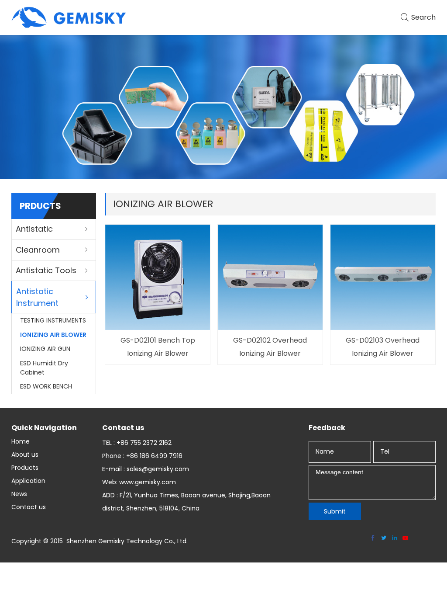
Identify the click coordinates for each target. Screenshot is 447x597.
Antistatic (34, 228)
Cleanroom (38, 249)
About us (24, 454)
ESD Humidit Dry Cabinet (44, 368)
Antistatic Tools (46, 270)
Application (28, 480)
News (19, 493)
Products (24, 467)
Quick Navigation (44, 428)
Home (20, 441)
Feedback (327, 428)
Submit (335, 511)
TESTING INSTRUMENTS (53, 320)
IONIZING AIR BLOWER (53, 334)
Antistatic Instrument (37, 297)
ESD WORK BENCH (46, 386)
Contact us (28, 507)
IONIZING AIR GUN (45, 348)
